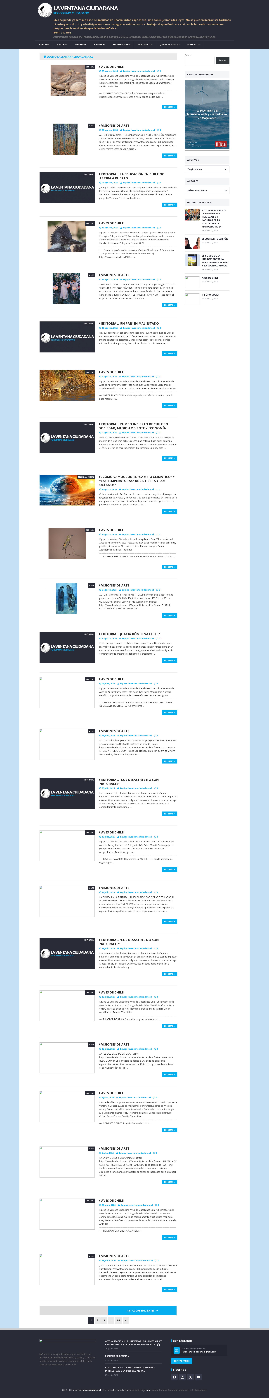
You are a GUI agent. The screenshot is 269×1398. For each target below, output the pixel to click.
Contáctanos (181, 1361)
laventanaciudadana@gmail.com (199, 1351)
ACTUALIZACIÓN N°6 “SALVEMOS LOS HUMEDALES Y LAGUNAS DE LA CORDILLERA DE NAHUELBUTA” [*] (214, 218)
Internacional (122, 44)
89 (118, 1320)
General (90, 67)
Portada (43, 44)
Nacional (99, 44)
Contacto (193, 44)
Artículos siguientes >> (142, 1310)
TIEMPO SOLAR (210, 294)
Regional (80, 44)
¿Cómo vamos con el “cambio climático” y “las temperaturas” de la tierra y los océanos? (137, 481)
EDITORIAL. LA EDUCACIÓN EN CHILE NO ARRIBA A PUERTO (132, 176)
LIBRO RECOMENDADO (200, 74)
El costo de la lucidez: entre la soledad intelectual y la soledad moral (215, 260)
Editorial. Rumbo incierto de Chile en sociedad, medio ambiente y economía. (133, 426)
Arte (91, 125)
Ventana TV (145, 44)
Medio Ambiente (86, 477)
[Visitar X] (190, 1377)
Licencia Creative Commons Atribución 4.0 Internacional (178, 1389)
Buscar (188, 55)
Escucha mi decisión (215, 238)
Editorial (62, 44)
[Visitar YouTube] (198, 1377)
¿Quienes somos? (170, 44)
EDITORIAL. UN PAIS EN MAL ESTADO (129, 323)
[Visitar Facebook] (174, 1377)
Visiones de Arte (114, 125)
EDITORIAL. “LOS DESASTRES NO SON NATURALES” (129, 782)
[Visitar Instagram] (182, 1377)
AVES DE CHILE (112, 67)
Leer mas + (169, 107)
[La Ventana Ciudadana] (134, 9)
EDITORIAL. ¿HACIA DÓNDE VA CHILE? (130, 634)
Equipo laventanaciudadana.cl (139, 71)
